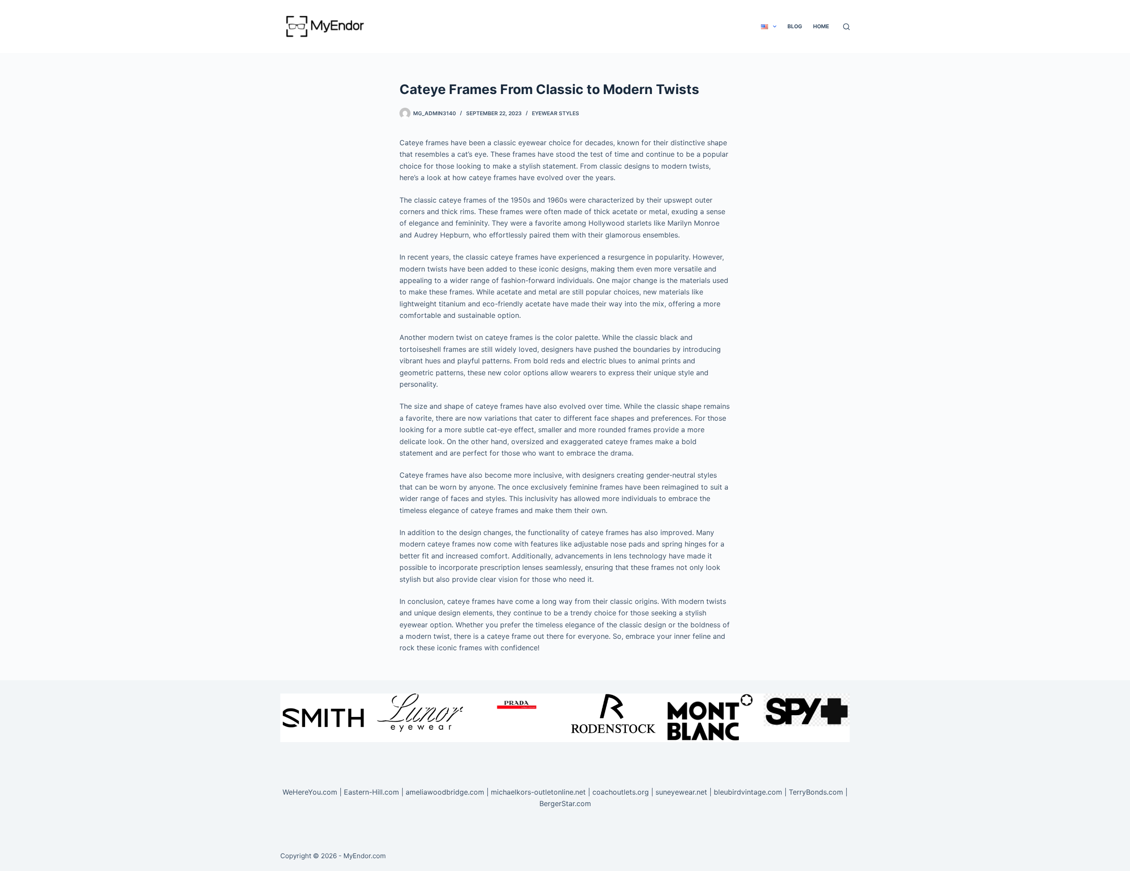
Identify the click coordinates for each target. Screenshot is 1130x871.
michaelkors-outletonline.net (538, 792)
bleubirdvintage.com (748, 792)
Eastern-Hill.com (371, 792)
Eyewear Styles (555, 113)
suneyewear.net (681, 792)
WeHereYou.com (309, 792)
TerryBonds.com (816, 792)
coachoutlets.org (620, 792)
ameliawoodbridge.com (445, 792)
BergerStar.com (565, 803)
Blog (794, 26)
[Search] (846, 26)
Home (821, 26)
